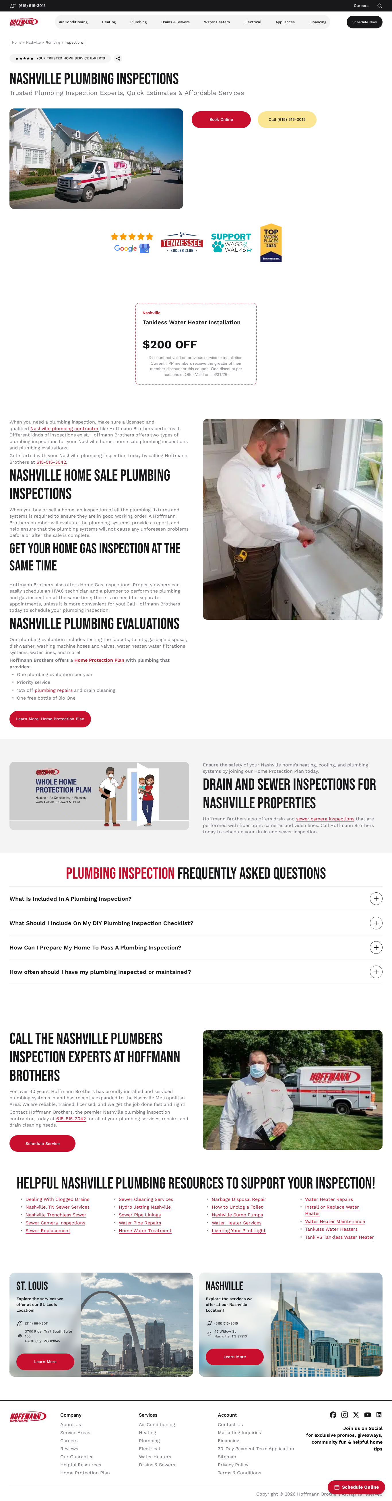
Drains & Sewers (175, 22)
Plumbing (138, 22)
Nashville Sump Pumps (237, 1215)
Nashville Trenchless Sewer (56, 1215)
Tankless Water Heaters (331, 1229)
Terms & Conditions (239, 1472)
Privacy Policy (233, 1464)
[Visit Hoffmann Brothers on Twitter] (356, 1414)
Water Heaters (217, 22)
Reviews (69, 1448)
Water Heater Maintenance (335, 1221)
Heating (109, 22)
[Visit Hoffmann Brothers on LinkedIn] (379, 1414)
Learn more (45, 1361)
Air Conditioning (73, 22)
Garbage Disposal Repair (239, 1199)
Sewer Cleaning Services (146, 1199)
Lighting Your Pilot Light (239, 1230)
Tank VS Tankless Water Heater (339, 1237)
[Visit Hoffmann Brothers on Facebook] (333, 1414)
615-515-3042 (51, 462)
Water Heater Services (236, 1223)
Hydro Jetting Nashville (145, 1207)
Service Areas (75, 1432)
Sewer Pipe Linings (140, 1215)
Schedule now (364, 22)
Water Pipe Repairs (140, 1223)
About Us (70, 1424)
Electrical (252, 22)
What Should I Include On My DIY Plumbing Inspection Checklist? (101, 923)
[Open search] (380, 6)
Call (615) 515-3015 (287, 119)
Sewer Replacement (48, 1230)
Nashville (33, 42)
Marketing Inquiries (239, 1432)
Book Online (221, 119)
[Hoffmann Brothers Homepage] (23, 22)
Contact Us (230, 1424)
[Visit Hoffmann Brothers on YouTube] (367, 1414)
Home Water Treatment (145, 1230)
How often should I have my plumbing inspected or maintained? (100, 971)
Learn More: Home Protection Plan (50, 718)
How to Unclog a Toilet (237, 1207)
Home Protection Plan (99, 660)
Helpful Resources (80, 1464)
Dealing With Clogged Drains (57, 1199)
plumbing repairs (54, 690)
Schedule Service (43, 1143)
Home (17, 42)
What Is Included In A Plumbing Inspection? (70, 898)
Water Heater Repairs (329, 1199)
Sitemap (227, 1456)
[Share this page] (118, 58)
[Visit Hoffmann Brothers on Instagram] (344, 1414)
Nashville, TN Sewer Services (58, 1207)
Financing (317, 22)
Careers (68, 1440)
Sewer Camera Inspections (55, 1223)
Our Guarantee (77, 1456)
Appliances (285, 22)
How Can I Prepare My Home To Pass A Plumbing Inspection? (95, 947)
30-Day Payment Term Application (256, 1448)
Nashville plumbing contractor (64, 428)
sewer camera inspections (325, 819)
